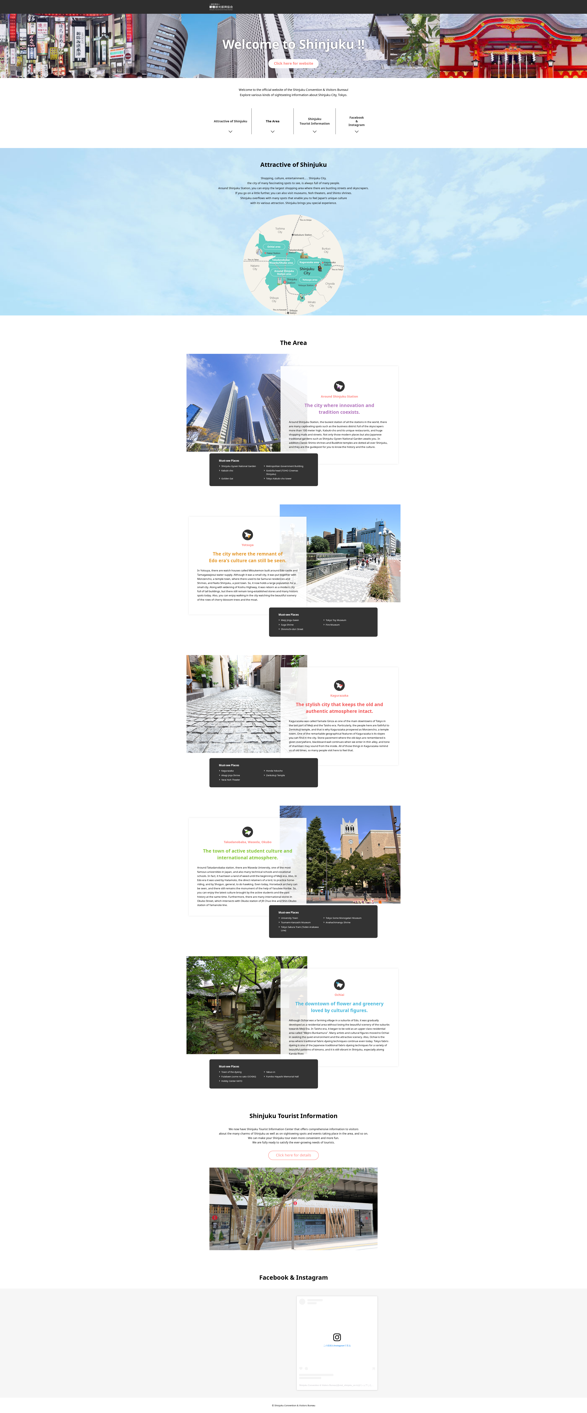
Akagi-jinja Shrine (230, 775)
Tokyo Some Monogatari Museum (344, 917)
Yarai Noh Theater (230, 779)
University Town (289, 917)
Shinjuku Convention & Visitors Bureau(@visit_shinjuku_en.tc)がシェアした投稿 (337, 1385)
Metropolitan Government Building (284, 466)
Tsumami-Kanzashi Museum (296, 922)
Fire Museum (333, 624)
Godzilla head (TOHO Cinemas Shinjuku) (282, 472)
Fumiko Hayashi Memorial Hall (282, 1076)
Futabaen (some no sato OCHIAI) (238, 1076)
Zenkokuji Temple (275, 775)
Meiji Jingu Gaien (290, 620)
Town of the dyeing (231, 1071)
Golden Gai (227, 478)
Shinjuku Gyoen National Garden (238, 466)
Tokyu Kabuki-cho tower (279, 478)
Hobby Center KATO (231, 1080)
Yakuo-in (270, 1071)
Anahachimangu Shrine (338, 922)
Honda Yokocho (274, 770)
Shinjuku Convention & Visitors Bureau (221, 6)
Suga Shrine (287, 624)
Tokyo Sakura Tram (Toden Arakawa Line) (300, 928)
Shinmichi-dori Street (292, 629)
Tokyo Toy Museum (336, 620)
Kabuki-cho (227, 470)
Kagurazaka (227, 770)
